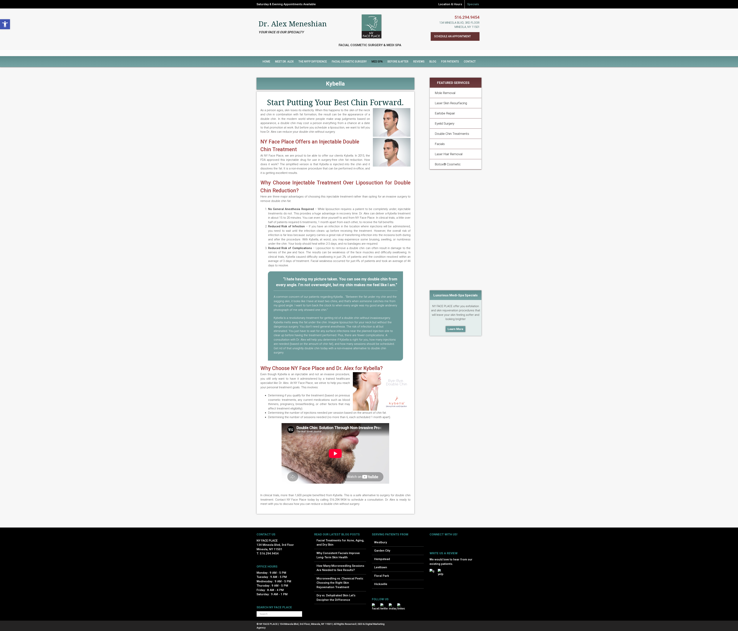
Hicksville (380, 584)
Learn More (455, 329)
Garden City (382, 550)
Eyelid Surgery (444, 123)
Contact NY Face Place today (295, 499)
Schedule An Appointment (452, 36)
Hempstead (382, 559)
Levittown (380, 567)
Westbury (380, 542)
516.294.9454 (467, 17)
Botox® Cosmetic (448, 164)
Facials (440, 144)
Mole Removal (445, 93)
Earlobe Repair (445, 113)
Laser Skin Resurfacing (451, 103)
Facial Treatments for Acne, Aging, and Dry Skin (340, 543)
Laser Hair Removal (448, 154)
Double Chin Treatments (452, 134)
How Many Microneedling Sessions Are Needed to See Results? (340, 568)
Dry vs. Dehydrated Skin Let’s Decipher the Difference (336, 598)
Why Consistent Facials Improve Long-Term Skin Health (338, 555)
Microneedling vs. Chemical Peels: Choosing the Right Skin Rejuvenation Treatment (340, 583)
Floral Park (381, 576)
